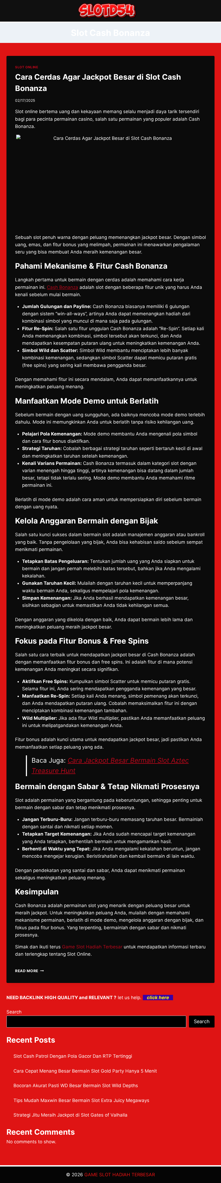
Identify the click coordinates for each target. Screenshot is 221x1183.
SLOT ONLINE (26, 67)
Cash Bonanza (62, 287)
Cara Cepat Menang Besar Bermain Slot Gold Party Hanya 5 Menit (85, 1071)
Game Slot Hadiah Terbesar (92, 946)
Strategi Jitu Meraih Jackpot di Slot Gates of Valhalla (70, 1115)
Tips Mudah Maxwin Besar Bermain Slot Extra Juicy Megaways (81, 1100)
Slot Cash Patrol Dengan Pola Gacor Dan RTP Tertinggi (72, 1056)
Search (14, 1012)
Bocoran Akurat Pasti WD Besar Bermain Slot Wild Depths (75, 1085)
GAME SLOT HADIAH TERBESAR (119, 1174)
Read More (29, 971)
